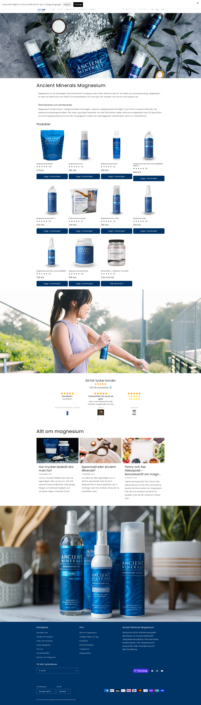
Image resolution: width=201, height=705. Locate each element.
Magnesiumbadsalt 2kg (78, 271)
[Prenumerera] (75, 670)
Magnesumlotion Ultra (110, 218)
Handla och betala (45, 637)
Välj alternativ (116, 283)
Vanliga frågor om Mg (88, 637)
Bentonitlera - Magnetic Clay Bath (115, 271)
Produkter (83, 641)
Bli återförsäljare (86, 645)
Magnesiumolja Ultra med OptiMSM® (51, 271)
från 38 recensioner (99, 387)
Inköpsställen (85, 653)
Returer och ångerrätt (46, 657)
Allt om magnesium (88, 632)
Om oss (40, 649)
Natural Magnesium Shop (52, 700)
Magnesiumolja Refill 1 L (46, 218)
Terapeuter (84, 649)
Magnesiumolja (139, 218)
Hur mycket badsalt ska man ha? (56, 468)
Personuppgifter (44, 645)
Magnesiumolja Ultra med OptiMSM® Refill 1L (148, 165)
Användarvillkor (43, 653)
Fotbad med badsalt (77, 218)
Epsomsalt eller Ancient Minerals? (99, 468)
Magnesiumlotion (76, 164)
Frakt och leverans (45, 641)
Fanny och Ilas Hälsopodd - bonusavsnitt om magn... (143, 470)
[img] (100, 384)
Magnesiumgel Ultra (109, 164)
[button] (98, 418)
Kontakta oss (42, 632)
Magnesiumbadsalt (44, 164)
